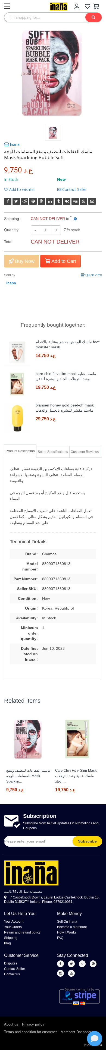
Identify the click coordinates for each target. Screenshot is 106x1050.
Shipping (10, 938)
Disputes (10, 963)
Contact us (12, 974)
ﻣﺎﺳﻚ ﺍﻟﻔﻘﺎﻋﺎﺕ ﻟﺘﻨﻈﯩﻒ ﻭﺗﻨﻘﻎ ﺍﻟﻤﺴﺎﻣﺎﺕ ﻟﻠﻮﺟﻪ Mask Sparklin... (28, 775)
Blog (7, 943)
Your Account (13, 921)
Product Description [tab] (20, 451)
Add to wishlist (21, 189)
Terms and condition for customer (30, 1032)
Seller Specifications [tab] (53, 452)
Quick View (93, 275)
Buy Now (24, 261)
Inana (14, 144)
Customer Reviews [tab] (85, 452)
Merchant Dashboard (77, 1032)
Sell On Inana (67, 921)
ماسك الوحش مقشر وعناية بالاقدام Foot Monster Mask (67, 344)
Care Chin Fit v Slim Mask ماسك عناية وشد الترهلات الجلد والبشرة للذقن (66, 376)
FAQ (60, 938)
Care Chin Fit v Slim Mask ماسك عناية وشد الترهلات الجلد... (76, 775)
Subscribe (87, 841)
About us (11, 1024)
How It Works (66, 932)
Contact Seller (74, 189)
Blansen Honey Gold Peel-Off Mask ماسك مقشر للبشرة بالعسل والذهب (65, 407)
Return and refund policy (22, 932)
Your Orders (13, 927)
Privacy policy (33, 1024)
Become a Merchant (72, 927)
